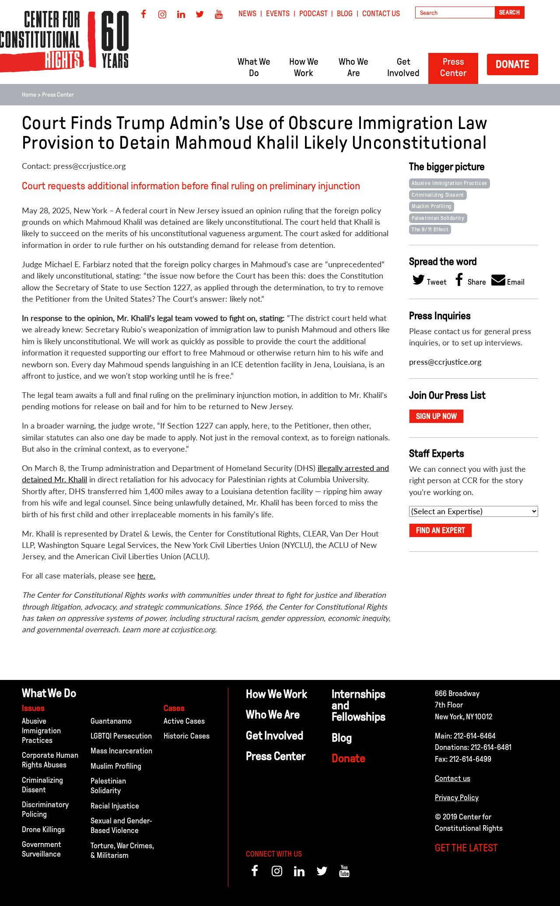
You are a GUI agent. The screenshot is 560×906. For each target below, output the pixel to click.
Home (29, 94)
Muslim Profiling (432, 206)
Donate (512, 64)
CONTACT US (381, 13)
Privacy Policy (457, 797)
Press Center (58, 94)
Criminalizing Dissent (438, 195)
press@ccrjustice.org (445, 361)
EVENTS (278, 13)
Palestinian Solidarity (438, 218)
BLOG (345, 13)
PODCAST (313, 13)
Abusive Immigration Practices (449, 183)
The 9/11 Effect (430, 229)
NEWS (247, 13)
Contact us (452, 778)
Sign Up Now (436, 416)
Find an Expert (440, 530)
